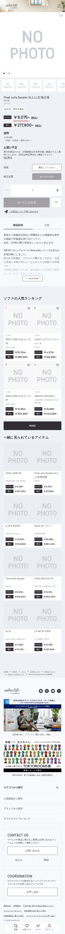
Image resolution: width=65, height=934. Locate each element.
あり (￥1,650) (47, 176)
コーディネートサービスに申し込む (40, 916)
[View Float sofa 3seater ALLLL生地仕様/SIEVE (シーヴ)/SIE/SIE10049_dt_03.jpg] (50, 85)
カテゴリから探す (13, 787)
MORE (32, 425)
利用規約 (17, 906)
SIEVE (7, 100)
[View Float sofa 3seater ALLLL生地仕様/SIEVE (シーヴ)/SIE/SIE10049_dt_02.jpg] (36, 85)
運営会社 (7, 906)
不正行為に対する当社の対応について (38, 906)
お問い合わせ (32, 850)
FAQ (46, 859)
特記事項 (8, 157)
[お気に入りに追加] (29, 308)
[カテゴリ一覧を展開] (57, 787)
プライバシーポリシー (13, 911)
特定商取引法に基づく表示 (35, 911)
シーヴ (7, 103)
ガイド (18, 859)
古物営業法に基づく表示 (14, 916)
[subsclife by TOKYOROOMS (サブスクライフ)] (12, 6)
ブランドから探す (13, 808)
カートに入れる (26, 202)
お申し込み (32, 892)
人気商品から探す (13, 798)
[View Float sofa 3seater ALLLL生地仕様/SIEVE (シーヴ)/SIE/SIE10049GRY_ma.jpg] (8, 85)
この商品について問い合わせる (23, 211)
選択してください (46, 167)
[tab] (18, 225)
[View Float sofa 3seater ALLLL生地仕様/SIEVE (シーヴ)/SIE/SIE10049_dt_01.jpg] (22, 85)
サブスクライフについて (17, 818)
